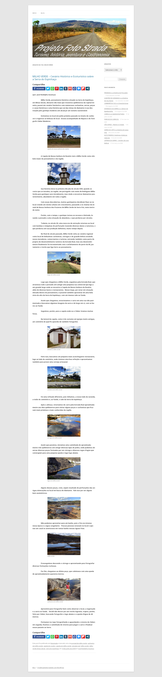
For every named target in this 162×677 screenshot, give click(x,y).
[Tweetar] (48, 88)
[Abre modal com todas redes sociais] (88, 88)
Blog (43, 13)
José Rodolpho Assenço (86, 649)
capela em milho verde (63, 646)
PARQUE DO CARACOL (111, 119)
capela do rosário (49, 646)
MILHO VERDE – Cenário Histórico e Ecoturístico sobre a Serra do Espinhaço (63, 78)
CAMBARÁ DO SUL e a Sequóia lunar (116, 103)
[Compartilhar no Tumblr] (66, 88)
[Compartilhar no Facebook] (39, 88)
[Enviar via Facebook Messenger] (79, 88)
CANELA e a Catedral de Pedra (114, 114)
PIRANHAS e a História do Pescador (116, 93)
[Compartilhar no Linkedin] (61, 88)
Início (34, 13)
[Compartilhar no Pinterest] (57, 88)
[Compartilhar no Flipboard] (83, 88)
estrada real (76, 646)
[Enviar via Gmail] (70, 88)
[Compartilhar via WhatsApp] (52, 88)
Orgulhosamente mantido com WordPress (50, 668)
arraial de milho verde (79, 643)
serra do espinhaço (52, 649)
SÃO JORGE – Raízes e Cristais (114, 125)
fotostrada (54, 643)
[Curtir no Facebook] (74, 88)
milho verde (85, 646)
